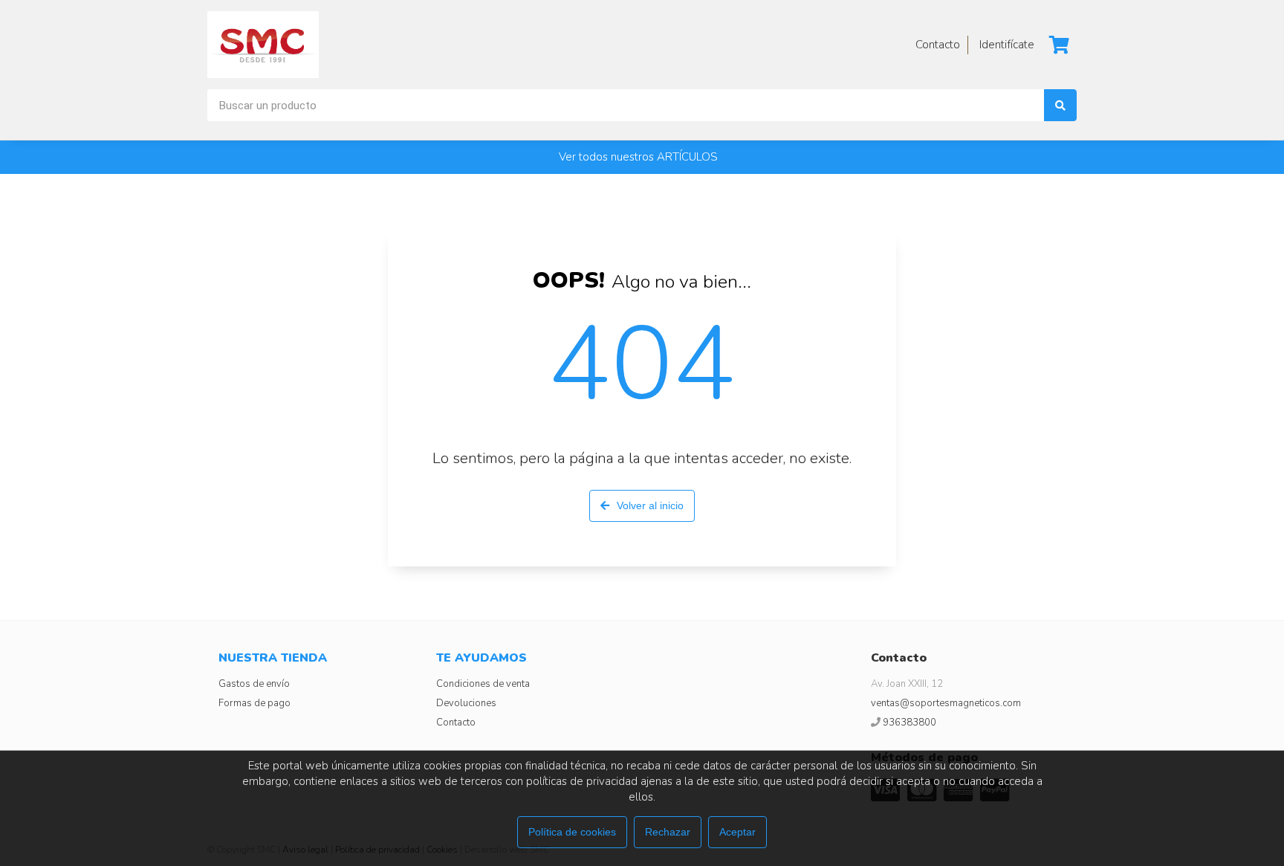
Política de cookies (572, 832)
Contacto (456, 722)
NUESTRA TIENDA (272, 658)
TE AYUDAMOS (481, 658)
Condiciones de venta (483, 684)
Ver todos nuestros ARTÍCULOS (638, 156)
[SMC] (263, 44)
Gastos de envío (254, 684)
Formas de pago (254, 703)
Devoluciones (466, 703)
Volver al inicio (650, 505)
